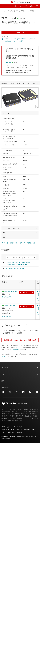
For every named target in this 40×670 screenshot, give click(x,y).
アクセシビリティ (6, 427)
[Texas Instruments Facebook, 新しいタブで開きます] (9, 392)
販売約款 (19, 429)
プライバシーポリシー (8, 429)
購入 (2, 381)
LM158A (8, 62)
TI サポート (4, 356)
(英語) (21, 41)
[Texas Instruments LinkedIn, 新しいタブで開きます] (23, 392)
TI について (4, 367)
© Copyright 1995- (8, 436)
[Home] (20, 2)
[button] (3, 6)
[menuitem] (15, 6)
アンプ (10, 11)
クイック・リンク (6, 374)
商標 (33, 429)
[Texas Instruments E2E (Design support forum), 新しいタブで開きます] (30, 392)
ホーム (3, 11)
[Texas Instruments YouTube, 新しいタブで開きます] (37, 392)
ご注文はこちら (20, 32)
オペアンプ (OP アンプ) (20, 11)
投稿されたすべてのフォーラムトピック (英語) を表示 (20, 340)
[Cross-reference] (21, 6)
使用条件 (15, 349)
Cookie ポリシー (19, 427)
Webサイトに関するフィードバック (11, 432)
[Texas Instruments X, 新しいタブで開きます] (16, 392)
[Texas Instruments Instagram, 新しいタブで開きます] (2, 392)
